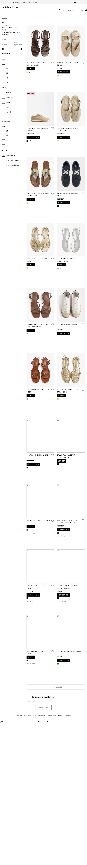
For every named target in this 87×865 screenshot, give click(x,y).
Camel (8, 112)
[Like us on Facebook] (39, 721)
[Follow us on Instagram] (43, 721)
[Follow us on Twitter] (48, 721)
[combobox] (68, 10)
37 (7, 63)
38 (7, 68)
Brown (8, 107)
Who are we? (42, 716)
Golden (8, 92)
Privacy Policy (52, 716)
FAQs (34, 716)
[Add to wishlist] (52, 63)
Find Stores (27, 716)
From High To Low (12, 165)
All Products (6, 23)
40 (7, 78)
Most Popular (11, 155)
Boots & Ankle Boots (9, 28)
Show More (6, 121)
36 (7, 58)
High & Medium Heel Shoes (11, 32)
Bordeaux (9, 97)
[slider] (3, 49)
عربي (74, 2)
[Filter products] (28, 23)
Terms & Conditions (64, 716)
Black (8, 102)
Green (8, 117)
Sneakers (5, 25)
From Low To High (12, 160)
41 (7, 83)
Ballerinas (5, 35)
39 (7, 73)
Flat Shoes (5, 30)
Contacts (19, 716)
